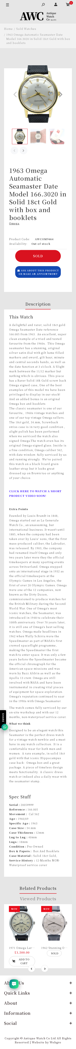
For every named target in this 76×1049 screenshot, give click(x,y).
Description (38, 304)
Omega (14, 223)
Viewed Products (38, 899)
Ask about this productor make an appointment (39, 272)
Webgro (55, 1042)
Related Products (38, 888)
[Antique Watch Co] (38, 17)
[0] (68, 5)
